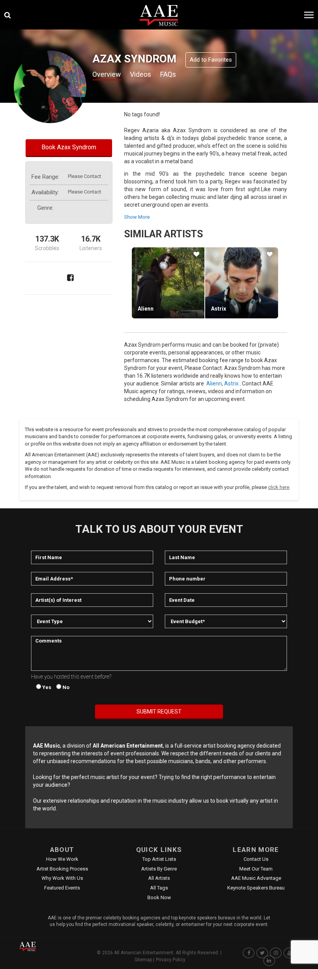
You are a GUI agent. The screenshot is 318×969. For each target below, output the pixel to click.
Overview (106, 74)
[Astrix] (241, 282)
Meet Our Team (256, 869)
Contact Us (256, 859)
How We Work (62, 859)
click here (278, 487)
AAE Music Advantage (256, 878)
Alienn (146, 309)
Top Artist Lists (159, 859)
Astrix (218, 309)
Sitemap (143, 959)
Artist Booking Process (62, 869)
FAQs (168, 74)
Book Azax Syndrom (68, 147)
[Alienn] (168, 282)
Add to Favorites (211, 59)
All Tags (159, 888)
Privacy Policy (170, 959)
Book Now (159, 897)
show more (137, 217)
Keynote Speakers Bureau (256, 888)
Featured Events (62, 888)
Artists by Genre (159, 869)
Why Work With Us (62, 878)
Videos (140, 74)
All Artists (159, 878)
